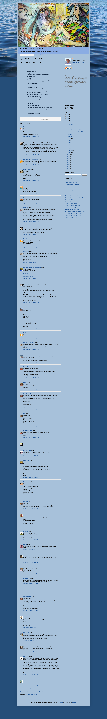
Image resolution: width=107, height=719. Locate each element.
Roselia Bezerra (27, 366)
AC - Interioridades (69, 188)
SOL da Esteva (27, 615)
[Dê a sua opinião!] (43, 119)
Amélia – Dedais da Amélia (71, 217)
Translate (45, 54)
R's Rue (25, 332)
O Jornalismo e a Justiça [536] (75, 125)
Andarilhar (25, 273)
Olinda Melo (26, 460)
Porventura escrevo (28, 197)
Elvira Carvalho (27, 645)
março (69, 148)
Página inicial (42, 691)
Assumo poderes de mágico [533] (75, 131)
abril (69, 146)
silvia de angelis (27, 184)
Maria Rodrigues (27, 567)
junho (69, 142)
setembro (70, 136)
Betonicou (25, 140)
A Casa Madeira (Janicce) (71, 182)
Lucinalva (25, 501)
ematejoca (26, 207)
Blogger (74, 702)
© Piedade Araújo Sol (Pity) (30, 513)
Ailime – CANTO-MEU (70, 199)
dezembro (70, 122)
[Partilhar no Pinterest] (47, 119)
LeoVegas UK (26, 578)
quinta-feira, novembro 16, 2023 (30, 573)
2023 (68, 120)
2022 (68, 154)
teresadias (25, 554)
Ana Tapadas (26, 679)
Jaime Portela (77, 59)
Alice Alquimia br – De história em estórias (75, 211)
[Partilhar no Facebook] (46, 119)
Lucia (24, 413)
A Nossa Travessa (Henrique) (72, 184)
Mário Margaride (27, 393)
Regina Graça (26, 354)
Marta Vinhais (26, 238)
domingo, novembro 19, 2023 (30, 640)
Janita (24, 307)
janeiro (69, 152)
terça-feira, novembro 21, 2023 (30, 674)
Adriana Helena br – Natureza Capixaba (74, 197)
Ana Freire (25, 656)
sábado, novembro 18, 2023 (29, 627)
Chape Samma (26, 481)
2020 (68, 158)
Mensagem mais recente (26, 691)
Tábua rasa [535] (72, 127)
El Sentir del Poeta (27, 430)
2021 (68, 156)
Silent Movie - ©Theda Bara (30, 226)
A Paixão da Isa (68, 186)
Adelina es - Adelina (69, 192)
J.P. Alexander (26, 442)
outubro (70, 134)
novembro (70, 124)
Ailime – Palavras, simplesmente (72, 201)
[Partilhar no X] (44, 119)
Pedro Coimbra (27, 450)
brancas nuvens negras (29, 342)
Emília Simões (26, 169)
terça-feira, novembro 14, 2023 (30, 446)
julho (69, 140)
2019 (68, 160)
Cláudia (25, 126)
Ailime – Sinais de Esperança (72, 203)
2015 (68, 168)
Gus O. (25, 544)
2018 (68, 162)
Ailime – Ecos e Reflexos (71, 207)
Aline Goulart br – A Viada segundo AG (74, 213)
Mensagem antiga (56, 691)
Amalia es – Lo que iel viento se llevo (73, 215)
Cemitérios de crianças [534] (74, 129)
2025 (68, 116)
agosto (69, 138)
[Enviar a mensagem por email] (42, 119)
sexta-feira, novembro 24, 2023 (30, 685)
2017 (68, 164)
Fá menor (25, 531)
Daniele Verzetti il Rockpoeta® (30, 159)
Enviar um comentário (27, 688)
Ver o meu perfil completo (78, 62)
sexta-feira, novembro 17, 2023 (30, 583)
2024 (68, 118)
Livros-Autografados (28, 276)
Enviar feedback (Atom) (31, 694)
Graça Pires (26, 251)
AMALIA (25, 382)
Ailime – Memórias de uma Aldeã (72, 205)
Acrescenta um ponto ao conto (72, 190)
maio (69, 144)
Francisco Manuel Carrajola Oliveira (32, 267)
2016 (68, 166)
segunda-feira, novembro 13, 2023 (31, 136)
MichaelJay (60, 702)
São (24, 282)
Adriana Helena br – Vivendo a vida (73, 193)
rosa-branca (26, 632)
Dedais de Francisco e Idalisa (30, 274)
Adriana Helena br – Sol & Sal (72, 195)
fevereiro (70, 150)
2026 (68, 114)
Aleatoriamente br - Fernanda (72, 209)
